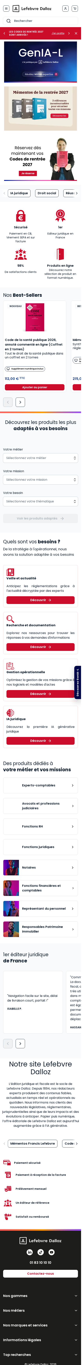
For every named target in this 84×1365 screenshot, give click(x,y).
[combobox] (40, 21)
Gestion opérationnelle (25, 672)
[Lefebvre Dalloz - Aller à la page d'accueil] (32, 8)
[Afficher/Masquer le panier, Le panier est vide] (75, 8)
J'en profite (58, 33)
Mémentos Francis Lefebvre (32, 1143)
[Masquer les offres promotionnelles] (77, 33)
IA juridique (19, 193)
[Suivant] (20, 402)
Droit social (47, 193)
